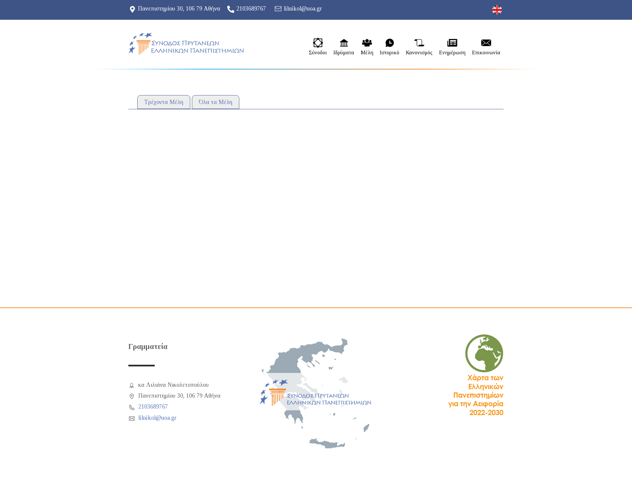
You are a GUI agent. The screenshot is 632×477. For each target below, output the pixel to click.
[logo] (186, 44)
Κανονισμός (419, 53)
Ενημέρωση (452, 53)
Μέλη (367, 53)
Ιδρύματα (343, 53)
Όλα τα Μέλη (215, 102)
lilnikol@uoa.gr (303, 8)
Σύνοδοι (318, 53)
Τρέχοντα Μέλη (163, 102)
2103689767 (251, 8)
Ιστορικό (389, 53)
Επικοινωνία (486, 53)
